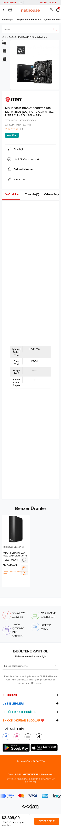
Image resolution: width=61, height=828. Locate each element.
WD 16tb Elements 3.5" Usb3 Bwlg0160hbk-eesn (15, 554)
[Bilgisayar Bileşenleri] (15, 37)
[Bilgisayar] (9, 37)
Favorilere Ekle (24, 560)
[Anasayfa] (5, 37)
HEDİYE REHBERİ (48, 3)
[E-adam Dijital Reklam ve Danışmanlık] (30, 806)
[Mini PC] (12, 37)
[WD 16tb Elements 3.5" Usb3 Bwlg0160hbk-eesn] (16, 529)
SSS (20, 3)
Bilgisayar (7, 19)
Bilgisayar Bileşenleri (29, 19)
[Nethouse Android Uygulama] (16, 747)
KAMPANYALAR (9, 3)
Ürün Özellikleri (11, 194)
